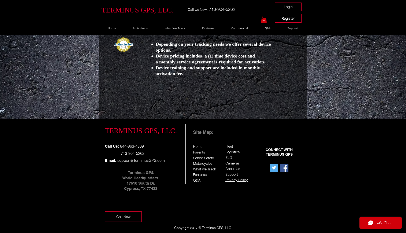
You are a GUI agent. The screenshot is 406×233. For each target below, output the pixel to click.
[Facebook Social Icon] (284, 168)
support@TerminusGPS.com (141, 160)
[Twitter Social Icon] (274, 168)
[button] (264, 19)
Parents (199, 152)
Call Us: (112, 146)
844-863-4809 (131, 146)
